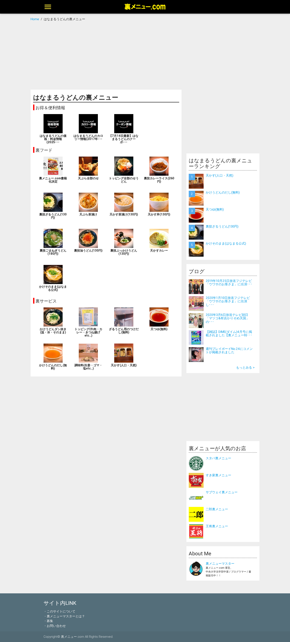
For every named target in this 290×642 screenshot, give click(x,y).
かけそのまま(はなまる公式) (226, 243)
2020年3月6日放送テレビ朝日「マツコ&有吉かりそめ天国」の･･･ (227, 318)
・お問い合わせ (55, 626)
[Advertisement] (145, 55)
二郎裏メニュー (217, 509)
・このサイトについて (59, 611)
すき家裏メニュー (218, 475)
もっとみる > (245, 367)
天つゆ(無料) (215, 209)
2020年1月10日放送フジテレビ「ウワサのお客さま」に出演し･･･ (228, 301)
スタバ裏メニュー (218, 458)
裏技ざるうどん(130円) (222, 226)
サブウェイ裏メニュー (222, 492)
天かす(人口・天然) (219, 175)
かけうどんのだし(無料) (223, 192)
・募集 (48, 621)
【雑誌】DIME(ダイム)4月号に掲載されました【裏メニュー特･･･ (229, 333)
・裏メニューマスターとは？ (64, 616)
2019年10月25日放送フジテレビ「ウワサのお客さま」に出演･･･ (229, 282)
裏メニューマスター (220, 563)
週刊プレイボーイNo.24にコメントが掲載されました (229, 350)
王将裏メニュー (217, 526)
